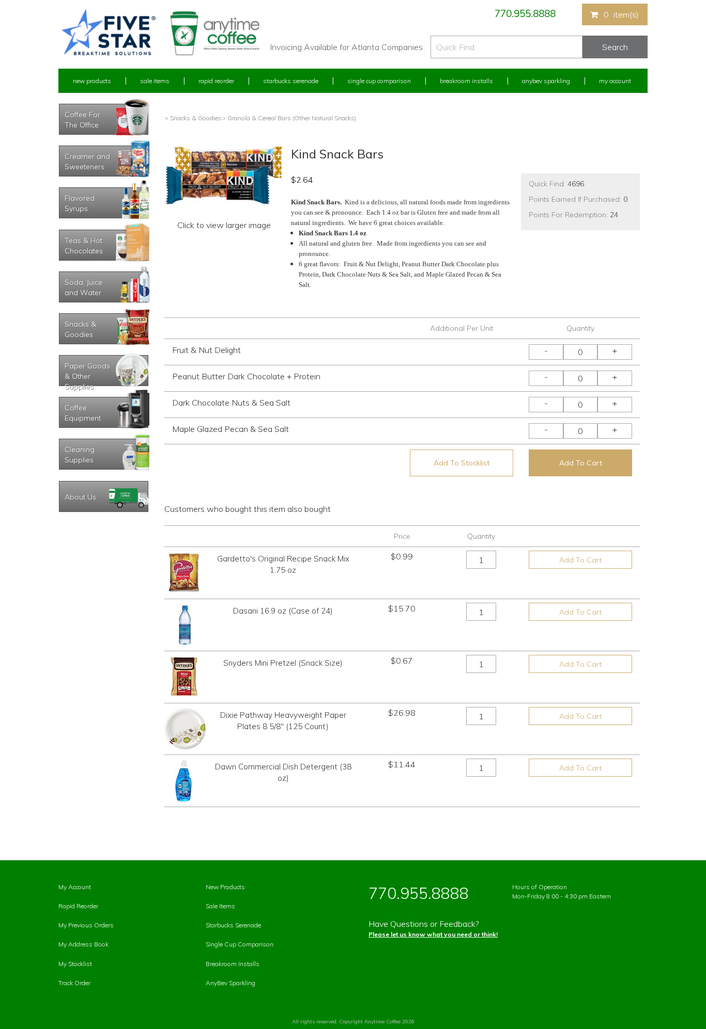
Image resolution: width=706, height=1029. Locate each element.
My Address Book (83, 944)
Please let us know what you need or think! (433, 934)
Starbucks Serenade (290, 81)
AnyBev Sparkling (230, 983)
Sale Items (155, 81)
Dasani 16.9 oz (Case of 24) (283, 611)
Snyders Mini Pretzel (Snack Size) (283, 663)
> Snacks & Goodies (193, 118)
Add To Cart (580, 463)
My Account (615, 81)
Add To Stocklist (461, 463)
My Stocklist (75, 964)
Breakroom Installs (466, 81)
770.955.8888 (525, 13)
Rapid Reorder (216, 81)
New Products (92, 81)
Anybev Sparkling (546, 81)
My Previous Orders (86, 925)
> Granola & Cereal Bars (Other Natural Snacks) (289, 118)
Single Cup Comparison (379, 81)
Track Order (74, 983)
